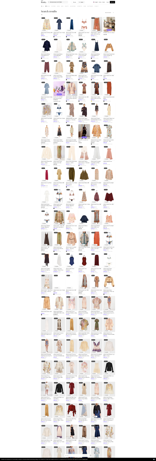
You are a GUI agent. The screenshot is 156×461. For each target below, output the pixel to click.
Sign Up (112, 2)
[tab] (81, 2)
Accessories (73, 6)
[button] (44, 30)
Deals (103, 2)
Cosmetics (79, 6)
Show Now (109, 30)
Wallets (66, 6)
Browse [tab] (74, 2)
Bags (62, 6)
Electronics (90, 6)
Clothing (53, 6)
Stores (100, 2)
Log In (107, 2)
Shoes (58, 6)
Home (84, 6)
